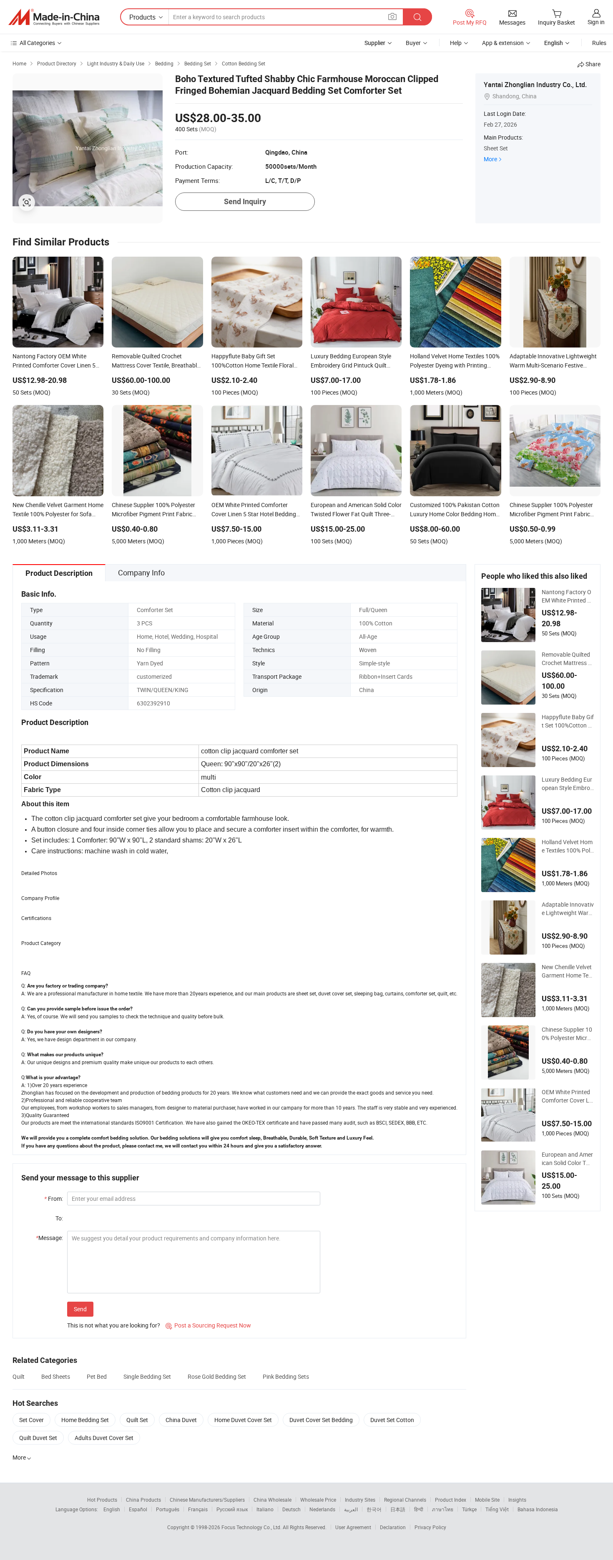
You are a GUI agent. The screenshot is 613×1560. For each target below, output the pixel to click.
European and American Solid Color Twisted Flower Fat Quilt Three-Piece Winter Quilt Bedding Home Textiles (567, 1158)
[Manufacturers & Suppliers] (53, 17)
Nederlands (322, 1509)
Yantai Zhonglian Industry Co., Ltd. (535, 84)
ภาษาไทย (442, 1509)
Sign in (596, 22)
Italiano (265, 1509)
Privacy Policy (430, 1527)
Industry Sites (360, 1499)
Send (80, 1309)
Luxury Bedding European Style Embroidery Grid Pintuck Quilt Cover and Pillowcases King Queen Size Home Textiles (568, 783)
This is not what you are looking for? (113, 1325)
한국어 (374, 1509)
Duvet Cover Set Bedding (321, 1420)
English (111, 1509)
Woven (368, 650)
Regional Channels (405, 1499)
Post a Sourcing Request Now (208, 1325)
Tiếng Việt (497, 1509)
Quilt (19, 1376)
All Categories (37, 43)
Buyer (413, 43)
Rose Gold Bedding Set (217, 1376)
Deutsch (291, 1509)
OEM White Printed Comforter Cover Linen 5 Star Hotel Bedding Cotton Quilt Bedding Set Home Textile (568, 1096)
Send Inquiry (245, 201)
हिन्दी (418, 1509)
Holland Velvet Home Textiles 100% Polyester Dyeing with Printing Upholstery (567, 846)
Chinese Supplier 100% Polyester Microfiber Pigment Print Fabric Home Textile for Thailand (568, 1033)
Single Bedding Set (147, 1376)
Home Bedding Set (85, 1420)
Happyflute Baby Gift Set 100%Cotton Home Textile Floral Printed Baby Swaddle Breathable (568, 721)
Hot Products (102, 1499)
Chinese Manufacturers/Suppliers (207, 1499)
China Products (143, 1499)
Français (198, 1509)
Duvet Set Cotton (392, 1420)
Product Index (450, 1499)
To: (59, 1218)
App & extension (503, 43)
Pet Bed (97, 1376)
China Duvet (181, 1420)
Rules (599, 43)
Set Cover (31, 1420)
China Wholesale (272, 1499)
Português (167, 1509)
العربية (351, 1509)
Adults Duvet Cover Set (104, 1438)
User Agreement (353, 1527)
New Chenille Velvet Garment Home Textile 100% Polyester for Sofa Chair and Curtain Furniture (567, 971)
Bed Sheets (55, 1376)
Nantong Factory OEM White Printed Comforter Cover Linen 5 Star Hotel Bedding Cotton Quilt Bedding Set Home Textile (568, 596)
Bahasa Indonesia (538, 1509)
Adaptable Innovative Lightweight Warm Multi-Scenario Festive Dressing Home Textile (568, 908)
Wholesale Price (318, 1499)
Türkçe (469, 1509)
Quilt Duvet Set (38, 1438)
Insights (517, 1499)
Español (138, 1509)
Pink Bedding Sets (286, 1376)
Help (456, 43)
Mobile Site (487, 1499)
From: (53, 1198)
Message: (49, 1238)
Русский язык (232, 1509)
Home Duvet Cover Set (243, 1420)
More (490, 159)
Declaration (393, 1527)
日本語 (397, 1509)
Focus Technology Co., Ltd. (252, 1527)
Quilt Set (137, 1420)
